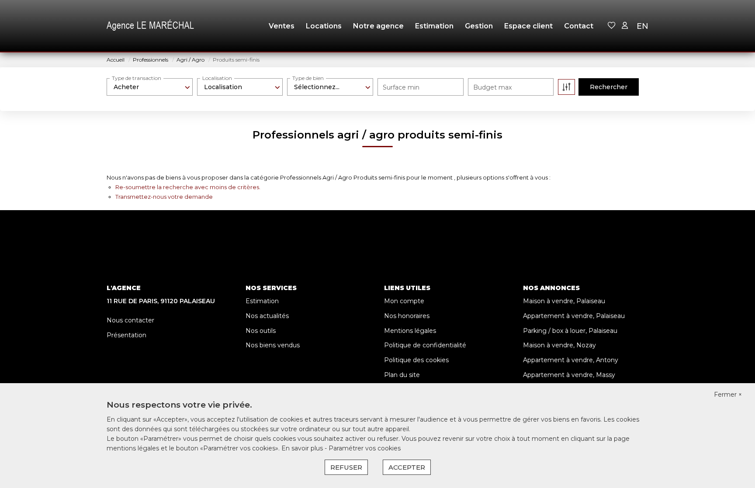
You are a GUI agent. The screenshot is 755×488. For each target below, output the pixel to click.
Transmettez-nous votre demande (164, 196)
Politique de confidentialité (425, 345)
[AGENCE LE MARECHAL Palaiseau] (150, 26)
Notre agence (378, 26)
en (642, 26)
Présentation (126, 335)
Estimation (434, 26)
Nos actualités (267, 316)
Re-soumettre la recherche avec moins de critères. (187, 186)
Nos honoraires (406, 316)
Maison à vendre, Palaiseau (564, 301)
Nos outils (261, 331)
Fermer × (728, 394)
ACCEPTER (406, 467)
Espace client (528, 26)
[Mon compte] (625, 26)
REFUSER (346, 467)
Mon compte (404, 301)
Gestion (479, 26)
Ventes (281, 26)
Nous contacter (130, 320)
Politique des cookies (416, 360)
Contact (578, 26)
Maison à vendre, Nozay (559, 345)
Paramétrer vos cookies (365, 448)
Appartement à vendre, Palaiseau (574, 316)
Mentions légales (410, 331)
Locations (324, 26)
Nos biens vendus (273, 345)
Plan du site (402, 375)
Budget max (492, 87)
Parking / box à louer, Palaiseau (570, 331)
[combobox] (149, 87)
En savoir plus (303, 448)
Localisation (217, 78)
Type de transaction (136, 78)
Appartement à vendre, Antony (570, 360)
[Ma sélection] (612, 26)
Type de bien (308, 78)
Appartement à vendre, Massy (569, 375)
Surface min (401, 87)
